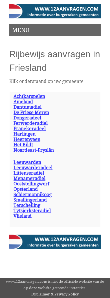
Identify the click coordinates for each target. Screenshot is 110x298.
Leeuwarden (27, 162)
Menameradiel (29, 178)
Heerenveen (27, 139)
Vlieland (23, 216)
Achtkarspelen (29, 96)
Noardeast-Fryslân (34, 150)
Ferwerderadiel (31, 123)
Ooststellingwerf (31, 183)
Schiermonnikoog (33, 194)
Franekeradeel (30, 128)
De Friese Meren (31, 112)
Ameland (23, 101)
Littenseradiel (29, 173)
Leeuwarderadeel (33, 167)
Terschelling (27, 205)
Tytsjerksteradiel (32, 210)
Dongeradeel (27, 118)
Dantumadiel (27, 107)
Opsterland (26, 189)
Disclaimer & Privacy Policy (55, 294)
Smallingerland (30, 200)
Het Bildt (23, 144)
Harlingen (25, 134)
